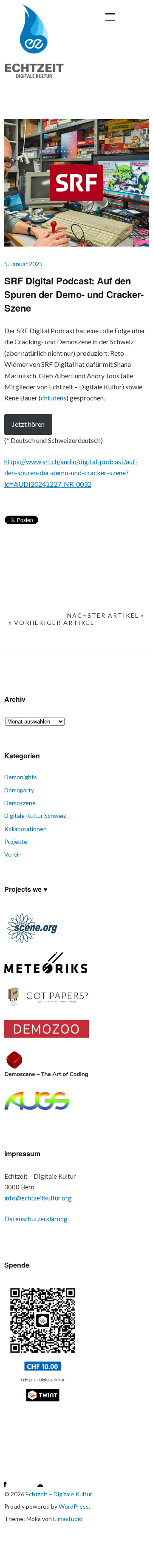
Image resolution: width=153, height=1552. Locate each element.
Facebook (10, 1476)
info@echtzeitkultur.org (38, 1198)
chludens (53, 398)
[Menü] (106, 12)
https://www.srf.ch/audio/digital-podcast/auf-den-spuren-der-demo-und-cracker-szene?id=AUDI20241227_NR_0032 (71, 472)
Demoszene (20, 802)
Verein (13, 854)
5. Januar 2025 (23, 263)
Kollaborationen (25, 828)
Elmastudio (67, 1518)
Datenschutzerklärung (36, 1219)
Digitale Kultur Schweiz (35, 815)
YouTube (33, 1476)
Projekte (15, 841)
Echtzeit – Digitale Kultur (34, 46)
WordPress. (74, 1506)
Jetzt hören (28, 424)
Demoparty (19, 790)
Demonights (20, 776)
